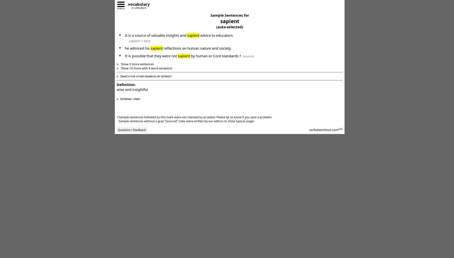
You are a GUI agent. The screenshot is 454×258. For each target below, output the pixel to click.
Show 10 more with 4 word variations (146, 68)
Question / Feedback (132, 130)
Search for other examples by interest (146, 76)
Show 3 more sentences (137, 64)
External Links (130, 99)
